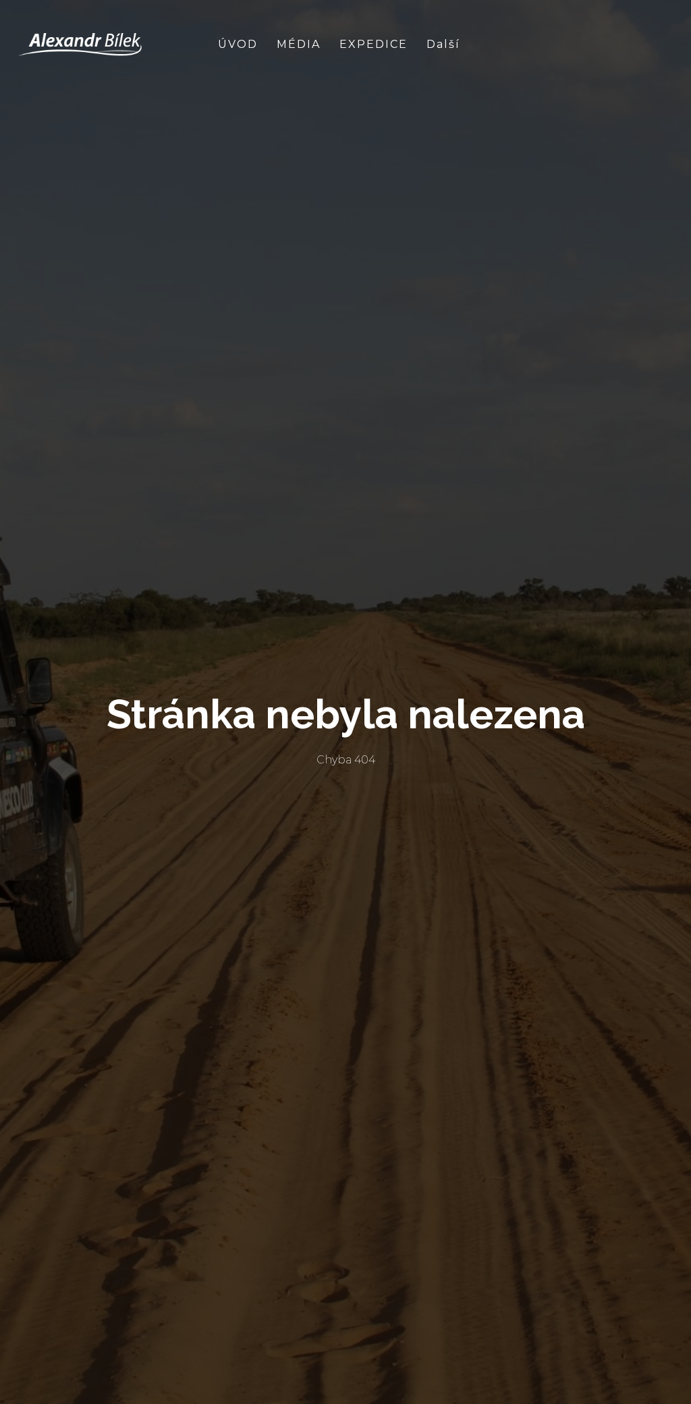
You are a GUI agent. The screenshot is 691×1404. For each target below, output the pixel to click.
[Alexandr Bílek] (80, 44)
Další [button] (445, 44)
